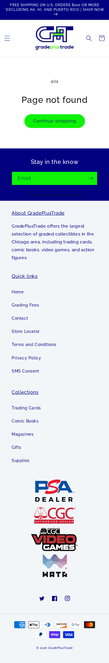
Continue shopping (54, 121)
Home (18, 292)
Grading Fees (25, 305)
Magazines (22, 434)
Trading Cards (26, 408)
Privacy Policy (26, 358)
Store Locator (26, 331)
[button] (7, 38)
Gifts (16, 447)
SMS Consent (25, 371)
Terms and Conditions (34, 344)
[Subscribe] (90, 178)
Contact (20, 318)
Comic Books (25, 421)
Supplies (21, 460)
